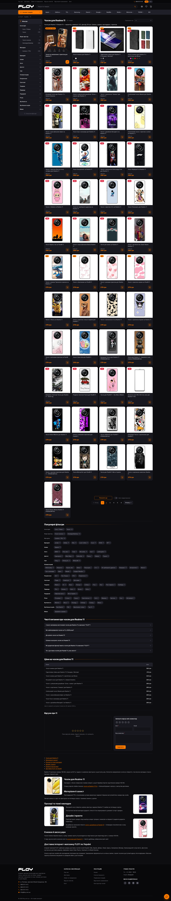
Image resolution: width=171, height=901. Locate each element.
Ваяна (79, 567)
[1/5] (116, 722)
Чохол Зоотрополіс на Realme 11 (82, 169)
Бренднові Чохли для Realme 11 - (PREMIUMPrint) (110, 358)
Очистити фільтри (31, 113)
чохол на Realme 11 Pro (90, 786)
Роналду (75, 602)
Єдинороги (59, 556)
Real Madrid (60, 607)
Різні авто (66, 551)
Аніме (46, 547)
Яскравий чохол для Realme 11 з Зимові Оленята (55, 95)
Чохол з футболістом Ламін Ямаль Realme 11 (138, 245)
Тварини (46, 584)
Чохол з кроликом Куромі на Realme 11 (139, 319)
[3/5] (122, 722)
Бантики (114, 598)
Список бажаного (99, 875)
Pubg (57, 560)
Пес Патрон (65, 576)
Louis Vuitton (83, 543)
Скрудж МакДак (79, 571)
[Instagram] (125, 883)
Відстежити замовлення (61, 1)
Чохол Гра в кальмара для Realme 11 (84, 131)
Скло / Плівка (26, 29)
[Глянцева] (103, 58)
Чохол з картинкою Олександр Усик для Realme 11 (111, 170)
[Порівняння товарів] (142, 6)
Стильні (68, 598)
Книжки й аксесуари (52, 766)
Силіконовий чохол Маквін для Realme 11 (139, 95)
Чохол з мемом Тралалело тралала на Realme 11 (57, 283)
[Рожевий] (130, 58)
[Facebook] (129, 883)
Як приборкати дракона (109, 567)
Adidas (66, 543)
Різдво (57, 580)
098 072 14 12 (24, 887)
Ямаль (100, 602)
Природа (47, 589)
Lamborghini (101, 551)
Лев (101, 584)
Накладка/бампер (27, 43)
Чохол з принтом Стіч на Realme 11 (110, 207)
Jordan (57, 543)
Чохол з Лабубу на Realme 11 (54, 207)
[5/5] (128, 722)
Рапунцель (87, 567)
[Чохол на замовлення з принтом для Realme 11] (67, 62)
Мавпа (57, 584)
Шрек (60, 571)
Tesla (74, 551)
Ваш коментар (120, 733)
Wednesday (49, 567)
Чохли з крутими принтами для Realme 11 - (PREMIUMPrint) (57, 473)
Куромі (58, 547)
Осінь (88, 589)
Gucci (93, 543)
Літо (56, 589)
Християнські (86, 598)
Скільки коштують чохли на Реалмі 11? (58, 640)
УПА (74, 576)
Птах (95, 584)
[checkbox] (21, 29)
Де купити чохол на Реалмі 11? (55, 635)
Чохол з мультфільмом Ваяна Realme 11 (84, 245)
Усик (121, 598)
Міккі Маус (69, 556)
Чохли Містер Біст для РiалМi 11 (82, 472)
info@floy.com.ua (25, 892)
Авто (45, 551)
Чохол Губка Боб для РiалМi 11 (82, 357)
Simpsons (60, 567)
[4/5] (125, 722)
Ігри (45, 560)
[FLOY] (26, 6)
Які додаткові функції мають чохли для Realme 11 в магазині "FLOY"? (67, 645)
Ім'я (117, 725)
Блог (70, 1)
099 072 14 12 (139, 1)
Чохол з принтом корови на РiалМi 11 (139, 282)
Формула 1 (123, 567)
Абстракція (130, 598)
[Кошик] (151, 6)
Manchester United (79, 607)
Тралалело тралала (61, 611)
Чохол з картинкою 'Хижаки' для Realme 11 (110, 95)
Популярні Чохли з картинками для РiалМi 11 (138, 435)
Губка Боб (80, 556)
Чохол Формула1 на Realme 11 (137, 169)
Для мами (77, 580)
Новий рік (67, 580)
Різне (45, 598)
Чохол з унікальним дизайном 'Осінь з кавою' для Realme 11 (84, 95)
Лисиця (78, 584)
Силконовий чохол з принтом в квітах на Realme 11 (139, 132)
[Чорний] (73, 58)
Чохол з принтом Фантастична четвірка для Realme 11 (55, 170)
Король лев (70, 567)
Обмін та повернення (37, 1)
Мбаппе (58, 602)
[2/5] (119, 722)
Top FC (91, 607)
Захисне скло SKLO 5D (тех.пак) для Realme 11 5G (139, 395)
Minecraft (76, 560)
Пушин (106, 556)
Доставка (27, 1)
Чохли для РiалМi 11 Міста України (110, 472)
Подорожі (47, 593)
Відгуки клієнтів (48, 1)
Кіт (64, 584)
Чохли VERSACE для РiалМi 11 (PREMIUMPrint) (109, 435)
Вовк (71, 584)
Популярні (58, 598)
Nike (74, 543)
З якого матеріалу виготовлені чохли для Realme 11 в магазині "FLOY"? (68, 625)
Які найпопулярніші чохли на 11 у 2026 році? (60, 630)
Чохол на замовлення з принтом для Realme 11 (56, 55)
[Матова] (101, 58)
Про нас (20, 1)
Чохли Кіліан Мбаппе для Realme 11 (56, 434)
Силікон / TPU (26, 51)
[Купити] (95, 62)
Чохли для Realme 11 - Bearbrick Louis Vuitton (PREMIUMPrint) (139, 358)
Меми (46, 611)
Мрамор (104, 598)
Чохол (24, 32)
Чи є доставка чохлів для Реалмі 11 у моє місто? (61, 650)
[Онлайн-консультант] (166, 896)
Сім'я (96, 598)
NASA (101, 543)
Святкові (47, 580)
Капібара (121, 584)
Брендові (47, 543)
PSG (69, 607)
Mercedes (83, 551)
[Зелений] (133, 58)
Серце (76, 598)
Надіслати (120, 747)
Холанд (92, 602)
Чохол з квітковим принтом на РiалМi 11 (57, 358)
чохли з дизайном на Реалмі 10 (94, 825)
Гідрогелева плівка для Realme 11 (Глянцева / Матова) (110, 55)
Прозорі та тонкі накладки (54, 762)
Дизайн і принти (50, 764)
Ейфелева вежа (60, 593)
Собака (87, 584)
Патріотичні (47, 576)
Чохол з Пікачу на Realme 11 (54, 319)
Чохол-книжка (26, 40)
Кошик (96, 872)
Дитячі (46, 556)
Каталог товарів (28, 12)
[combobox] (84, 6)
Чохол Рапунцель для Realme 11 (137, 207)
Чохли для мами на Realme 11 (109, 244)
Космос (64, 589)
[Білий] (76, 58)
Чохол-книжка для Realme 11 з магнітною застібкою (137, 55)
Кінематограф (48, 564)
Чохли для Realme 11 (52, 758)
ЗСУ (56, 576)
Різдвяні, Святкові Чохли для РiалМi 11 (84, 395)
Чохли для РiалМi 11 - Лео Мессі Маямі (112, 395)
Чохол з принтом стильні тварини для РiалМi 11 (84, 320)
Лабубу (97, 556)
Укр (146, 1)
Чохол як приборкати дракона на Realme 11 (83, 207)
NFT (108, 543)
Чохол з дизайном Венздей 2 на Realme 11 (110, 132)
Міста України (72, 593)
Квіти (72, 589)
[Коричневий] (137, 58)
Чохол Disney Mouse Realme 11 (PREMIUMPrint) (55, 510)
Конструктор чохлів (99, 883)
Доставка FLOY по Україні (54, 768)
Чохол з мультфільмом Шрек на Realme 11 (55, 132)
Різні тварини (110, 584)
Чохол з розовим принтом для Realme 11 (111, 283)
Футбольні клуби (49, 607)
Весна (80, 589)
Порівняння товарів (99, 878)
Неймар (83, 602)
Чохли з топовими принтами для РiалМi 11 (82, 435)
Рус (151, 1)
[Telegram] (133, 883)
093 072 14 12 (24, 889)
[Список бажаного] (146, 6)
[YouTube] (137, 883)
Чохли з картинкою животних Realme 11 (139, 473)
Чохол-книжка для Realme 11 (81, 54)
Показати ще (103, 498)
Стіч (96, 567)
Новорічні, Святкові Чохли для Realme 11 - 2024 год (57, 395)
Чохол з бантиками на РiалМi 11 (82, 282)
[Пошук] (135, 6)
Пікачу (89, 556)
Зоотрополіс (134, 567)
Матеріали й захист (52, 760)
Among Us (66, 560)
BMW (57, 551)
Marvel (143, 567)
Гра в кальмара (50, 571)
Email (135, 725)
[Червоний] (135, 58)
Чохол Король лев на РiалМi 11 (55, 244)
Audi (92, 551)
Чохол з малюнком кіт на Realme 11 (111, 319)
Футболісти (47, 602)
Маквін (68, 571)
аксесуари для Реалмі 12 (75, 839)
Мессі (66, 602)
